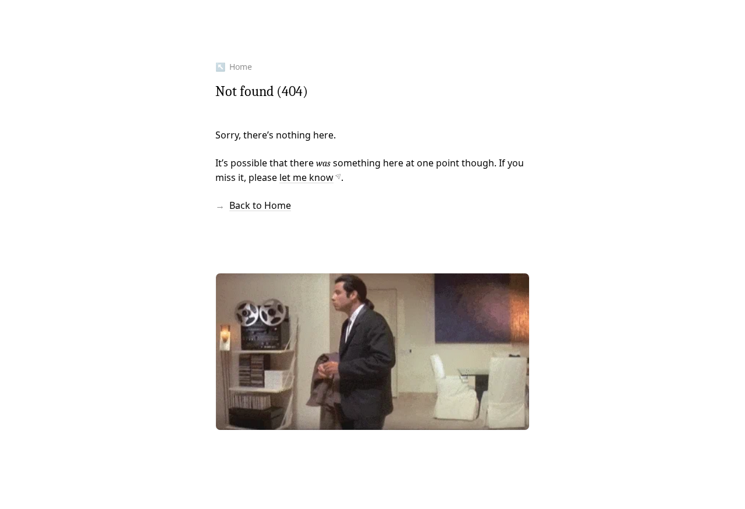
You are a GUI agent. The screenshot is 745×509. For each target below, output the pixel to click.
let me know (306, 177)
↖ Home (233, 66)
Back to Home (260, 205)
